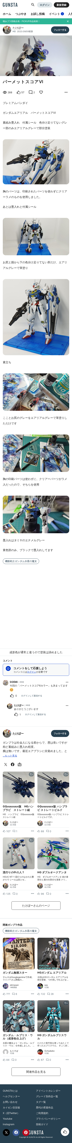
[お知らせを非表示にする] (67, 21)
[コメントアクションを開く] (67, 682)
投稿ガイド (42, 1124)
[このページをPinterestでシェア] (25, 1132)
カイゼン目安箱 (11, 1107)
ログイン (45, 4)
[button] (33, 5)
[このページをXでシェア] (6, 1132)
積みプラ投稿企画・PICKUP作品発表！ (21, 21)
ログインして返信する (31, 695)
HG (14, 31)
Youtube (7, 1118)
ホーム (7, 14)
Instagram (8, 1124)
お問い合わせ (10, 1101)
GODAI (14, 681)
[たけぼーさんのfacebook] (13, 764)
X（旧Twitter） (11, 1113)
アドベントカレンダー (48, 1090)
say (46, 985)
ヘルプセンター (11, 1096)
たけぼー (18, 28)
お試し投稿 (38, 14)
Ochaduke (49, 1051)
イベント (56, 14)
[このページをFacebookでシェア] (16, 1132)
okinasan (14, 985)
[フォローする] (60, 29)
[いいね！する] (65, 1132)
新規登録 (61, 4)
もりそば (14, 1051)
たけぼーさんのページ (36, 905)
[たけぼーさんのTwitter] (6, 764)
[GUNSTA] (10, 5)
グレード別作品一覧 (47, 1096)
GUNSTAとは (10, 1090)
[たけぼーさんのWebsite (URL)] (20, 764)
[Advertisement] (36, 604)
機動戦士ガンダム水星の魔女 (21, 561)
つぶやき (21, 14)
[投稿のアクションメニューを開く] (32, 831)
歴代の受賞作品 (44, 1107)
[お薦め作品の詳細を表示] (66, 92)
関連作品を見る (36, 1071)
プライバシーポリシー (48, 1118)
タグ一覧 (41, 1101)
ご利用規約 (42, 1113)
